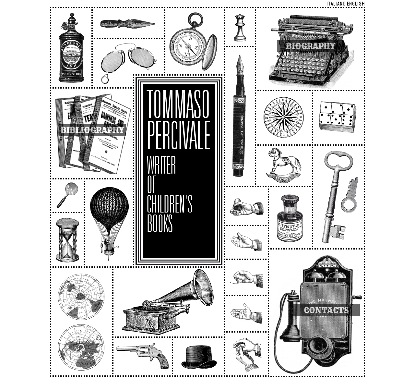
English (356, 3)
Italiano (336, 3)
